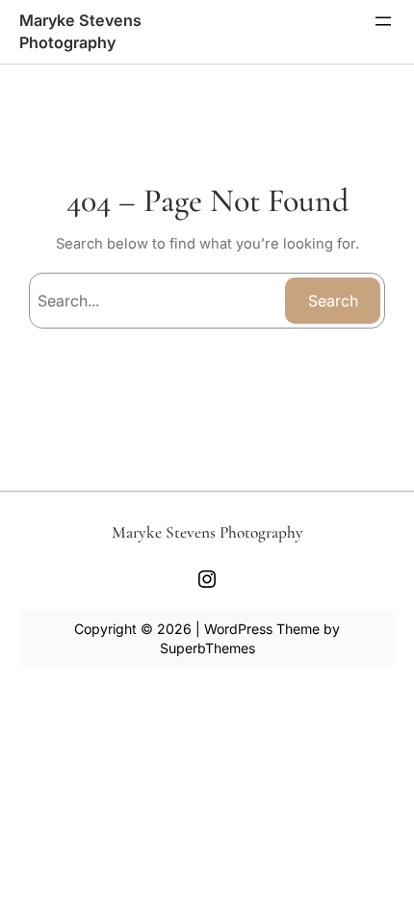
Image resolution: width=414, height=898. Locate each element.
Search (333, 300)
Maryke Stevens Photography (207, 532)
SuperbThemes (207, 648)
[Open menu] (383, 21)
